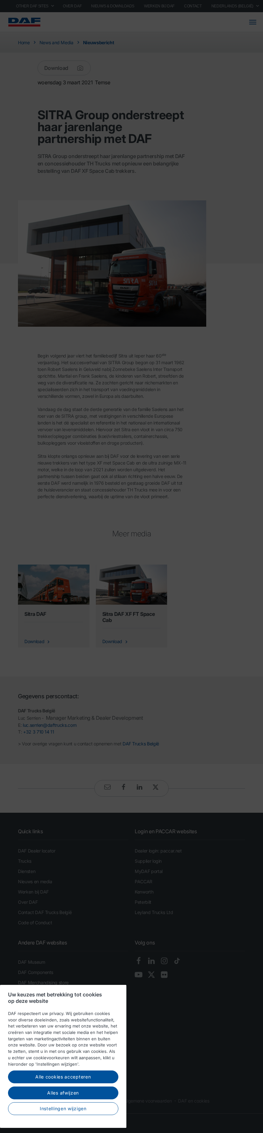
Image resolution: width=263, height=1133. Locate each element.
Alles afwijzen (63, 1092)
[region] (63, 1056)
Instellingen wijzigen (63, 1108)
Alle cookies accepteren (63, 1076)
